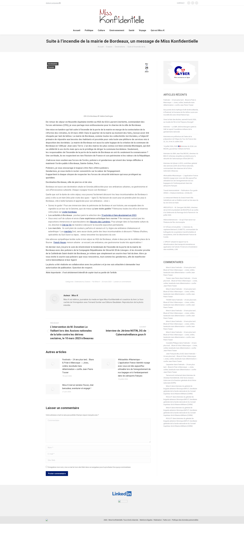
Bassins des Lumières (100, 222)
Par (96, 282)
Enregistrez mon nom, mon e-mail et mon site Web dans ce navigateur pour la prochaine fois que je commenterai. (89, 467)
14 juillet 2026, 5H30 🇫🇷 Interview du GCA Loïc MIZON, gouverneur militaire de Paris (180, 147)
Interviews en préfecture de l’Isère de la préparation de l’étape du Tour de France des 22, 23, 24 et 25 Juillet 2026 (179, 139)
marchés (68, 231)
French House (60, 242)
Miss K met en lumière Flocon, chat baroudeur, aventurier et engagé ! (77, 387)
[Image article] (53, 364)
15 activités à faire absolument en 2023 (118, 215)
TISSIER (169, 300)
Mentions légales (146, 520)
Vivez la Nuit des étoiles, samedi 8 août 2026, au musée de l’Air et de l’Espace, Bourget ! (179, 121)
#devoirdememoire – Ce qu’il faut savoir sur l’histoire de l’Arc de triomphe (179, 221)
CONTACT (181, 3)
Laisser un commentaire (122, 282)
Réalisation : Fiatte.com (162, 520)
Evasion (51, 67)
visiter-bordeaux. (69, 212)
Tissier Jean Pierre (172, 278)
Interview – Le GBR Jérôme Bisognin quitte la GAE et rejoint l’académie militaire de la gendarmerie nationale (179, 129)
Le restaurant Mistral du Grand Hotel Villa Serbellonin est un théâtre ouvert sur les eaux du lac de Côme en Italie (180, 200)
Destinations (52, 64)
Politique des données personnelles (185, 520)
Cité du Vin (67, 225)
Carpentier (169, 364)
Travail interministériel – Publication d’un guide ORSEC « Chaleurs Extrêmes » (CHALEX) (180, 191)
